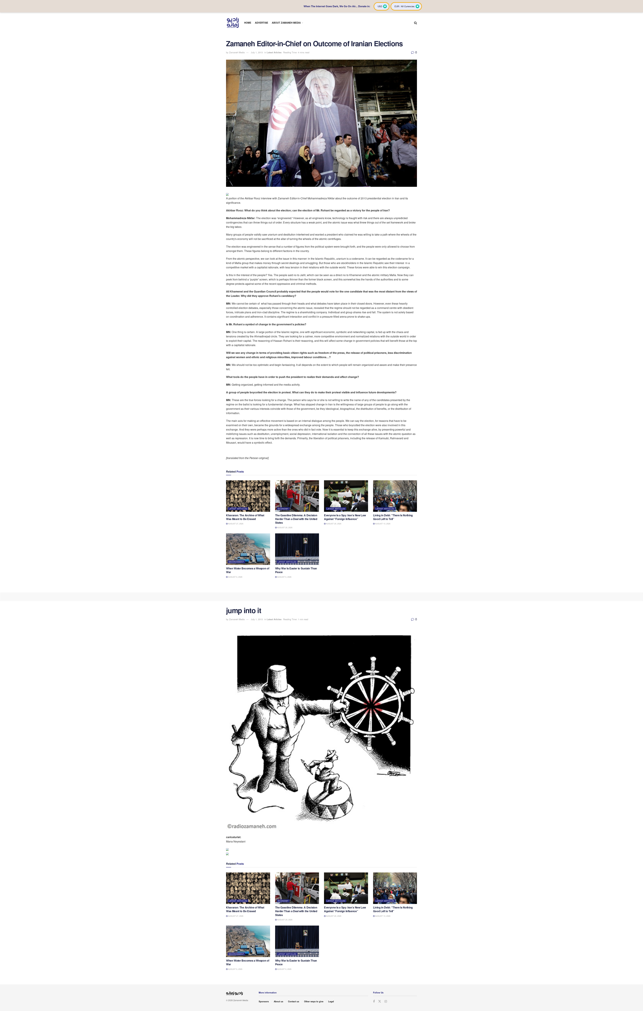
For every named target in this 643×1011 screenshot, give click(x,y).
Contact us (293, 1001)
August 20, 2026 (284, 527)
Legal (331, 1001)
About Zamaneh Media (286, 22)
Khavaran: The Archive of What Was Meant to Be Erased (245, 517)
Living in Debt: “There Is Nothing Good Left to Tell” (393, 517)
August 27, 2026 (235, 523)
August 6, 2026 (235, 576)
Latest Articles (274, 52)
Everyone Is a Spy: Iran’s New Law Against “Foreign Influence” (345, 517)
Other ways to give (313, 1001)
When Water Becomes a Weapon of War (247, 570)
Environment (236, 561)
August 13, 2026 (382, 523)
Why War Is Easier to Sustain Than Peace (296, 570)
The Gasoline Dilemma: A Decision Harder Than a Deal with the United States (296, 519)
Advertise (261, 22)
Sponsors (264, 1001)
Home (247, 22)
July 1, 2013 (257, 52)
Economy (283, 508)
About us (278, 1001)
